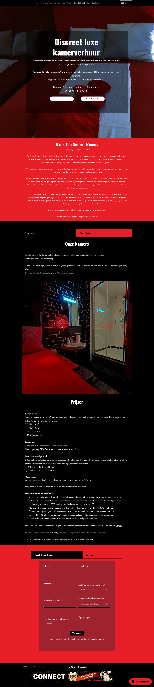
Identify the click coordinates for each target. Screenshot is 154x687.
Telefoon (47, 583)
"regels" (119, 525)
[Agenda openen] (107, 604)
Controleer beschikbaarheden (92, 598)
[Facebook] (130, 362)
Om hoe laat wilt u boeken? (56, 619)
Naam (47, 566)
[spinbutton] (60, 623)
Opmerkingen (84, 617)
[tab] (49, 233)
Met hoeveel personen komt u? (91, 585)
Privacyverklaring (73, 639)
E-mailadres (83, 566)
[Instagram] (130, 358)
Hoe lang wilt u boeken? (55, 600)
